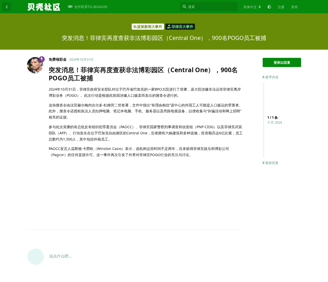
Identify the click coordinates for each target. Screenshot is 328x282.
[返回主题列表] (6, 6)
